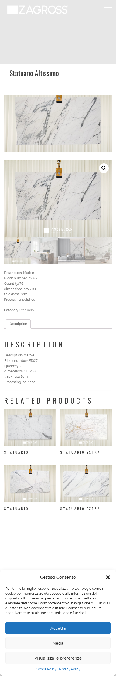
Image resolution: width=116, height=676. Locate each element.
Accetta (58, 628)
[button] (108, 577)
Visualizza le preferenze (58, 657)
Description (18, 324)
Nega (58, 643)
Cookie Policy (46, 669)
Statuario (26, 310)
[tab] (18, 324)
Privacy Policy (69, 669)
